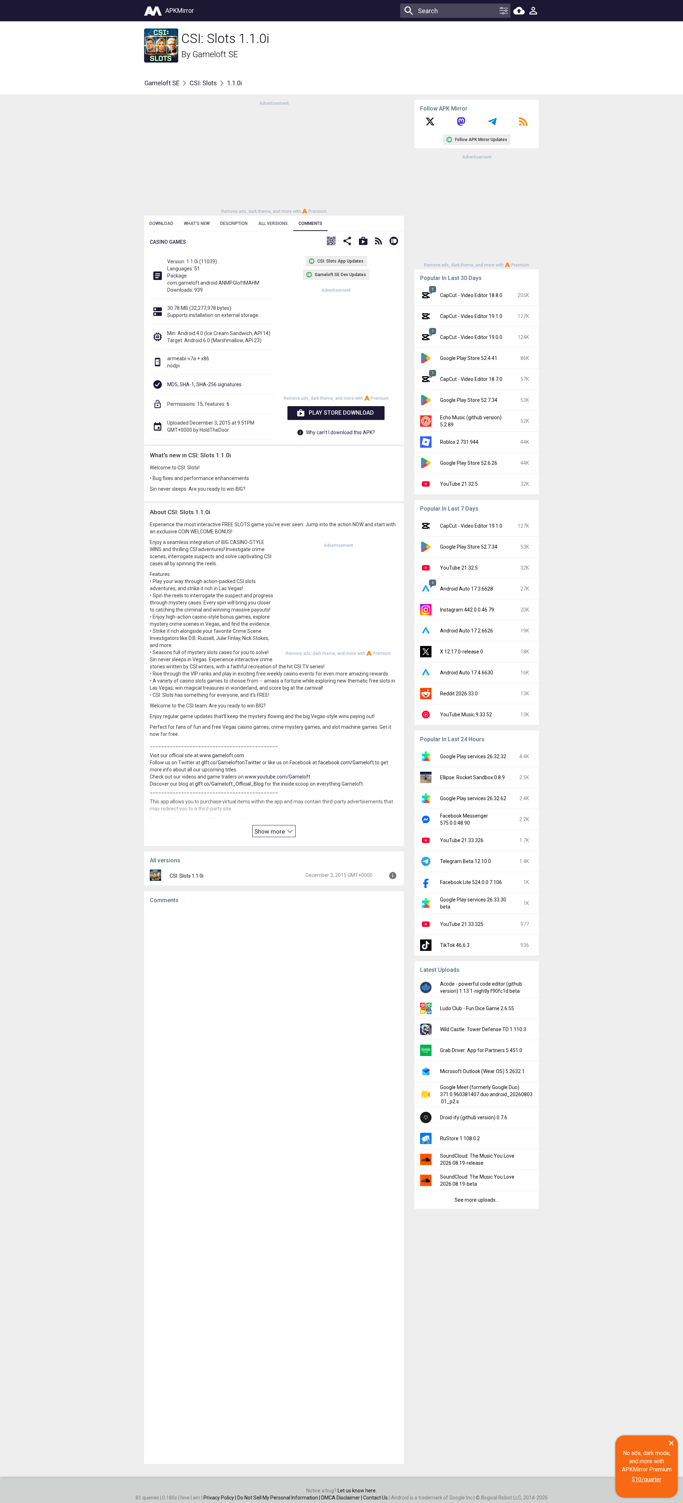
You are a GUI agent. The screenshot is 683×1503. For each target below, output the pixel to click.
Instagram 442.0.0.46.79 (467, 610)
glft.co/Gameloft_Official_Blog (229, 784)
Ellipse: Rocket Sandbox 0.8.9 (472, 777)
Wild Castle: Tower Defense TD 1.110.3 (483, 1029)
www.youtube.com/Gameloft (277, 777)
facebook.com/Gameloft (346, 762)
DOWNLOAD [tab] (161, 223)
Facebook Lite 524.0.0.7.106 (471, 882)
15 (200, 404)
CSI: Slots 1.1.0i (186, 876)
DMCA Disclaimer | (342, 1498)
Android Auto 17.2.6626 (466, 631)
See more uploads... (477, 1200)
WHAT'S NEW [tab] (197, 223)
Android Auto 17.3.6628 (466, 589)
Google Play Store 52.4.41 (468, 358)
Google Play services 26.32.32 (473, 756)
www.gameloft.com (222, 755)
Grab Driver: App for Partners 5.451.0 (481, 1050)
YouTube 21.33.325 (461, 924)
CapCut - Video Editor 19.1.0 (471, 316)
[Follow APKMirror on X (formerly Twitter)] (430, 124)
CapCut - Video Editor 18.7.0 (471, 379)
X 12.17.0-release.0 (461, 651)
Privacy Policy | (220, 1498)
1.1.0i (234, 83)
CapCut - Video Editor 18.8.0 (471, 295)
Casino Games (168, 242)
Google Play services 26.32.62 (473, 798)
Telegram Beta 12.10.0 (465, 861)
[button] (331, 242)
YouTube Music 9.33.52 (466, 714)
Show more (270, 831)
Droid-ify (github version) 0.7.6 (473, 1117)
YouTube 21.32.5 (459, 484)
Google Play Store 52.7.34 (468, 400)
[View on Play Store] (363, 242)
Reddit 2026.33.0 (459, 693)
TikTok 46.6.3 (455, 945)
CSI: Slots (203, 83)
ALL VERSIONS (273, 223)
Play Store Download (341, 412)
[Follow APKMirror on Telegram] (492, 124)
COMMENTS (310, 223)
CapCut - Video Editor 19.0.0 (471, 337)
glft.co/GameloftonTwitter (231, 762)
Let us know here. (357, 1490)
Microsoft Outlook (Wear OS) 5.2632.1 (482, 1071)
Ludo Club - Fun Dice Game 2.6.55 (477, 1008)
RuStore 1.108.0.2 (460, 1138)
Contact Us (375, 1498)
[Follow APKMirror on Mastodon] (461, 124)
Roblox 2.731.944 (459, 442)
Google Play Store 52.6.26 (468, 463)
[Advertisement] (273, 156)
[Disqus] (274, 1184)
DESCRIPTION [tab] (234, 223)
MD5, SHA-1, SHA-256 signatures (204, 384)
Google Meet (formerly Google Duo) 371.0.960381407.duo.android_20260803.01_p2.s (486, 1094)
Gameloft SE (215, 54)
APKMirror (179, 10)
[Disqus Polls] (274, 999)
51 (197, 268)
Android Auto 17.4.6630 (466, 672)
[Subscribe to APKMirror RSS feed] (523, 124)
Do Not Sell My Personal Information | (279, 1498)
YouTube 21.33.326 (461, 840)
